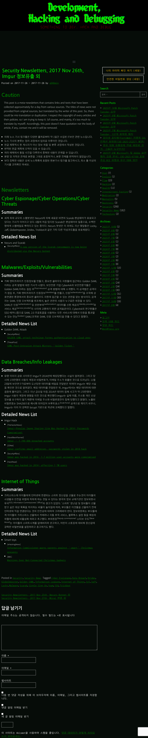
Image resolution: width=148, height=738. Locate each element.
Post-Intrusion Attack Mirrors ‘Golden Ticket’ (41, 345)
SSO (57, 585)
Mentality (108, 199)
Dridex (92, 578)
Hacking (106, 184)
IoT (88, 582)
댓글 (6, 623)
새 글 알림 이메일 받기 (15, 716)
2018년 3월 (108, 283)
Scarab (23, 585)
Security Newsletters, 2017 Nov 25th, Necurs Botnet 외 (35, 595)
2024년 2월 (108, 260)
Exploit (106, 176)
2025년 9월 (108, 230)
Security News (32, 578)
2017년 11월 (109, 297)
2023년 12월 (109, 268)
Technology (108, 214)
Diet (104, 173)
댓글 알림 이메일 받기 (14, 707)
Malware (13, 585)
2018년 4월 (108, 279)
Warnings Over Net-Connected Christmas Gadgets (36, 560)
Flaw (104, 180)
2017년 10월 (109, 301)
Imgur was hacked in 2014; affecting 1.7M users (37, 465)
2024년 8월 (108, 245)
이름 (5, 655)
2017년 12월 (109, 294)
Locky (4, 585)
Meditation (108, 195)
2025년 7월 (108, 238)
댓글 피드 (107, 325)
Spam (50, 585)
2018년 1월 (108, 290)
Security (18, 578)
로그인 (106, 318)
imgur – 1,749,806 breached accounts (30, 441)
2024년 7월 (108, 249)
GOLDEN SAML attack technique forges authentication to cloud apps (48, 337)
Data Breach (79, 578)
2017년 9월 (108, 305)
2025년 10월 (109, 226)
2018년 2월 (108, 286)
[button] (74, 61)
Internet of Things (73, 582)
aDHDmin (54, 83)
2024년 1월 (108, 264)
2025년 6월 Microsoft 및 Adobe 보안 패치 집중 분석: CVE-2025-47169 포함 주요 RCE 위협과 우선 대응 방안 (123, 157)
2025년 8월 (108, 234)
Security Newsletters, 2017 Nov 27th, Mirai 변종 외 (33, 598)
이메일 (6, 668)
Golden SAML (27, 582)
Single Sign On (38, 585)
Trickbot (65, 585)
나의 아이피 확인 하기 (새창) (123, 70)
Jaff (93, 582)
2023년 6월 (108, 271)
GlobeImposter (9, 582)
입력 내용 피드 (111, 321)
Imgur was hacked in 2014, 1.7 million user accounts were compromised (51, 457)
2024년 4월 (108, 253)
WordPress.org (110, 329)
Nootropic (108, 203)
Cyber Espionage (61, 578)
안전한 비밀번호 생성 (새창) (123, 79)
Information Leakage (47, 582)
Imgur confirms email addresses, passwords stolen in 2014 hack (47, 449)
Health (106, 188)
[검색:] (120, 94)
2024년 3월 (108, 256)
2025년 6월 (108, 241)
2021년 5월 (108, 275)
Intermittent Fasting (115, 191)
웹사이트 (6, 680)
